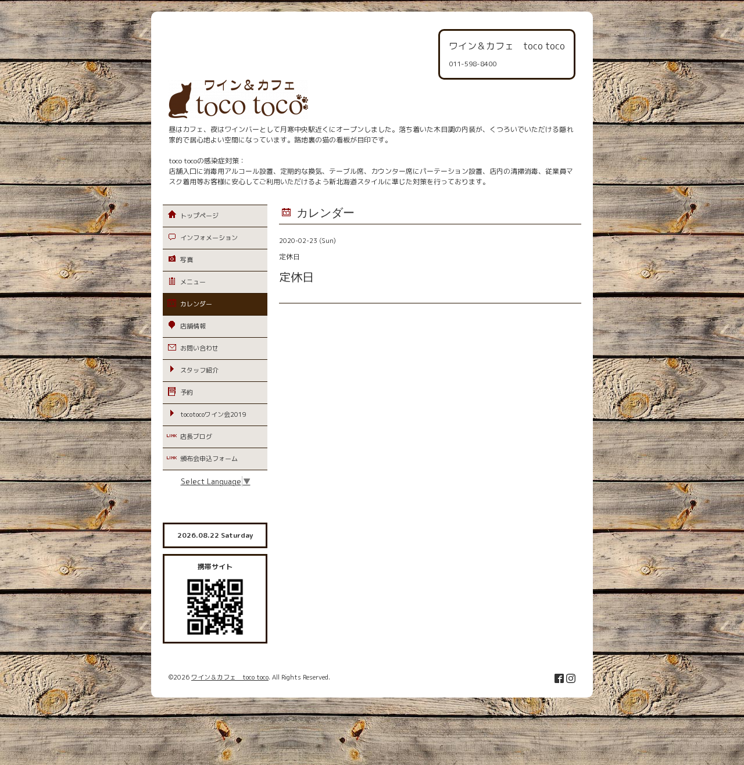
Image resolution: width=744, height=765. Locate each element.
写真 (186, 259)
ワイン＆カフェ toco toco (230, 677)
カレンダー (196, 304)
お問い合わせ (199, 348)
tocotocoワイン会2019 (213, 414)
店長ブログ (196, 436)
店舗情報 (193, 326)
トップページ (199, 215)
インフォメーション (209, 237)
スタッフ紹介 (199, 370)
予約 (186, 392)
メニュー (193, 282)
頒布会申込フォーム (209, 458)
